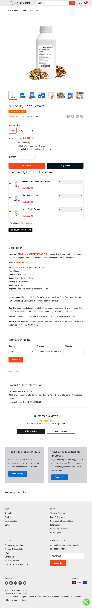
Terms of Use (10, 593)
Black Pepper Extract (30, 195)
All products (16, 10)
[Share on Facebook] (68, 116)
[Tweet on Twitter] (77, 116)
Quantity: (12, 157)
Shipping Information (14, 545)
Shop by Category (57, 513)
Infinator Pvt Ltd (16, 116)
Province (40, 346)
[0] (85, 3)
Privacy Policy (22, 593)
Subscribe (58, 563)
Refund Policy (14, 371)
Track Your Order (12, 561)
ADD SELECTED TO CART (20, 230)
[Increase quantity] (32, 156)
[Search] (72, 3)
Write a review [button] (31, 431)
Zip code (68, 346)
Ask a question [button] (61, 431)
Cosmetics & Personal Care (61, 521)
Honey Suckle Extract (31, 209)
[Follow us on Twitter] (11, 583)
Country (12, 346)
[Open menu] (6, 3)
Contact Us (9, 557)
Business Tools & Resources (17, 564)
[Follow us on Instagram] (15, 583)
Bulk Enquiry (55, 532)
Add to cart (27, 166)
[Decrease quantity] (20, 156)
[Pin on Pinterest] (72, 116)
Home (7, 10)
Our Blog (8, 517)
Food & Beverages (57, 517)
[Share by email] (81, 116)
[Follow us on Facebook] (6, 583)
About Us (8, 513)
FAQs (7, 553)
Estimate (16, 359)
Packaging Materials (59, 529)
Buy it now (65, 166)
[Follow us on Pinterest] (20, 583)
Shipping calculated (36, 149)
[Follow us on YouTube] (24, 583)
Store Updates (11, 521)
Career (7, 525)
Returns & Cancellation (14, 549)
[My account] (80, 3)
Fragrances (55, 525)
